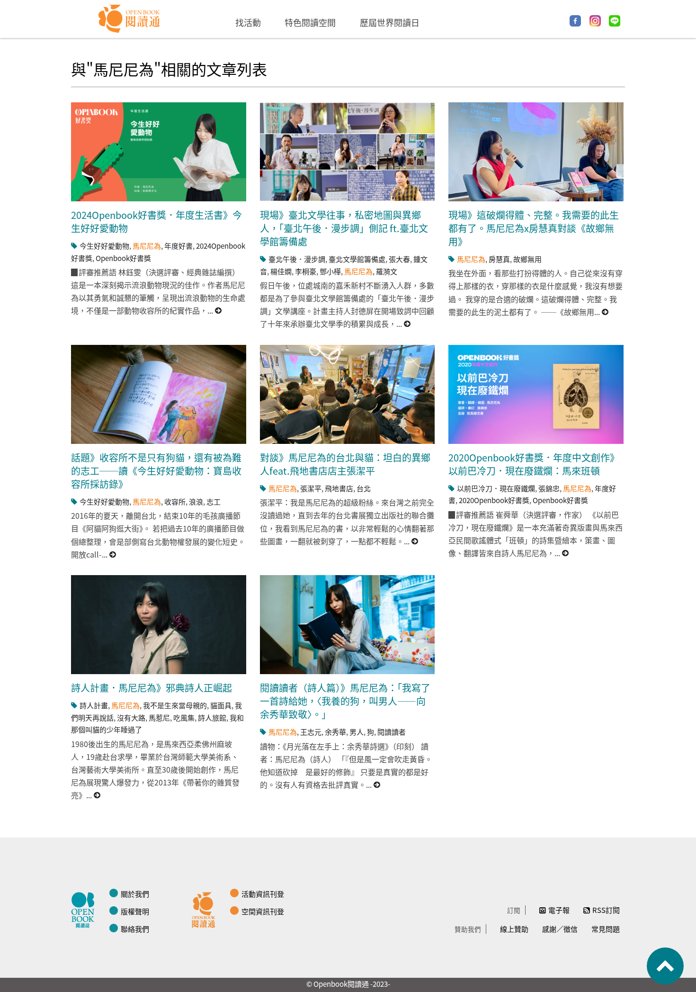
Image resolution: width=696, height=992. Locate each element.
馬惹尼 (159, 717)
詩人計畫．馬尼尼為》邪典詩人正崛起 (151, 687)
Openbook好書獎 (123, 258)
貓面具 (221, 705)
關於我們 (135, 894)
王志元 (310, 732)
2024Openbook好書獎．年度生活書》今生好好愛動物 (156, 221)
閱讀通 (206, 908)
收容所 (175, 501)
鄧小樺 (330, 271)
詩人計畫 (94, 705)
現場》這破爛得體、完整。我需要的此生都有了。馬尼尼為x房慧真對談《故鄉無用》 (533, 228)
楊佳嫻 (281, 271)
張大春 (399, 259)
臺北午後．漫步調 (296, 259)
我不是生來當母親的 (175, 705)
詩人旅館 (212, 717)
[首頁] (129, 19)
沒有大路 (131, 717)
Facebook (575, 21)
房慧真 (499, 259)
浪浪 (196, 501)
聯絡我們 (135, 929)
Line (614, 21)
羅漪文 (386, 271)
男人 (356, 732)
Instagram (595, 21)
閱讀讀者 (391, 732)
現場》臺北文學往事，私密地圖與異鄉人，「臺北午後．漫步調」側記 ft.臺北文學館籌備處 (344, 228)
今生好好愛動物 (104, 246)
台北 (364, 488)
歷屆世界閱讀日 (389, 22)
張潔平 (310, 488)
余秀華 (335, 732)
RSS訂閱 (606, 910)
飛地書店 (339, 488)
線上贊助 (514, 929)
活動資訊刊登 (262, 894)
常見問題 (605, 929)
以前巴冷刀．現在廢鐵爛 (496, 488)
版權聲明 (135, 911)
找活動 (248, 22)
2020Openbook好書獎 (494, 500)
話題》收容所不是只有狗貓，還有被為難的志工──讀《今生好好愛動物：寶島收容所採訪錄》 (156, 471)
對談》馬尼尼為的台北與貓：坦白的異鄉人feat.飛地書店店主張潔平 (345, 464)
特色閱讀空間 (310, 22)
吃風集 (184, 717)
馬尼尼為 (147, 246)
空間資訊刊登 (262, 911)
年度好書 (178, 246)
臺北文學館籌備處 (357, 259)
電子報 (559, 910)
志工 (213, 501)
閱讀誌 (85, 908)
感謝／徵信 (560, 929)
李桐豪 (305, 271)
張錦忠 (549, 488)
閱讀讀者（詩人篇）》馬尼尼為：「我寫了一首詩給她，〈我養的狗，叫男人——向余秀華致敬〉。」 (345, 701)
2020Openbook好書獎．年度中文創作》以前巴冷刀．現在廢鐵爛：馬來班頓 (533, 464)
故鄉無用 (527, 259)
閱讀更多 (219, 310)
